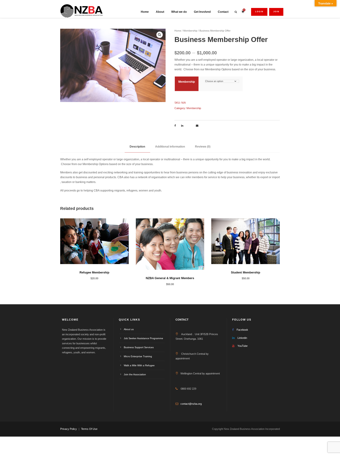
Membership (190, 30)
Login (259, 11)
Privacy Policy (68, 428)
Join (276, 11)
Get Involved (202, 11)
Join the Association (135, 374)
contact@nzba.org (191, 403)
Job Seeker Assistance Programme (143, 338)
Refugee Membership (94, 272)
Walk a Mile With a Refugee (139, 365)
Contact (223, 11)
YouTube (242, 345)
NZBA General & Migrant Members (170, 278)
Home (145, 11)
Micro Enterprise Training (138, 356)
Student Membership (245, 272)
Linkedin (242, 337)
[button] (159, 35)
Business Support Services (139, 347)
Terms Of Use (89, 428)
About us (129, 329)
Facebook (242, 329)
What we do (179, 11)
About (160, 11)
